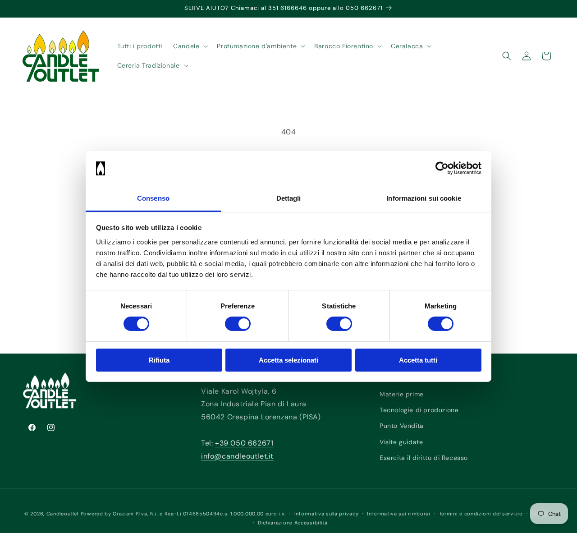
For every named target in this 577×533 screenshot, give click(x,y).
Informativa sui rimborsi (398, 513)
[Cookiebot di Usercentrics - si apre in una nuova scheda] (442, 168)
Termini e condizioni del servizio (481, 513)
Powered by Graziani (107, 513)
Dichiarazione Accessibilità (293, 522)
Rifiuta (159, 360)
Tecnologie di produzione (419, 410)
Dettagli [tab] (288, 198)
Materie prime (402, 394)
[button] (189, 46)
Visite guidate (401, 442)
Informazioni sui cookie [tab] (423, 198)
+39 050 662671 (244, 443)
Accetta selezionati (288, 360)
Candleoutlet (62, 513)
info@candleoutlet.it (237, 456)
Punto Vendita (402, 426)
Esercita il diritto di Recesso (424, 458)
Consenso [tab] (153, 198)
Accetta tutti (418, 360)
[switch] (238, 324)
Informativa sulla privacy (326, 513)
